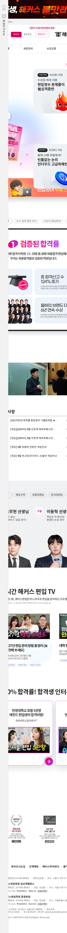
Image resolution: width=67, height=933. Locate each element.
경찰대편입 (38, 495)
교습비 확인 (42, 891)
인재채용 (33, 866)
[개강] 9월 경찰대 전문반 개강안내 (28, 447)
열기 (4, 22)
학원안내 (4, 48)
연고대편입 (57, 495)
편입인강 (41, 34)
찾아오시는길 (18, 866)
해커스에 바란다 (50, 866)
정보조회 (50, 909)
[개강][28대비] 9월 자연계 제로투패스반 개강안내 (33, 438)
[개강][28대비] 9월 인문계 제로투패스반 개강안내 (33, 429)
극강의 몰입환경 (52, 221)
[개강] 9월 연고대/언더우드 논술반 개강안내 (33, 456)
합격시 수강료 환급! (42, 28)
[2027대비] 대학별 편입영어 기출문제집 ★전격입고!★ (33, 420)
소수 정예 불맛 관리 (26, 221)
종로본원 (27, 34)
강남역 (16, 34)
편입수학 (20, 495)
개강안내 (28, 48)
